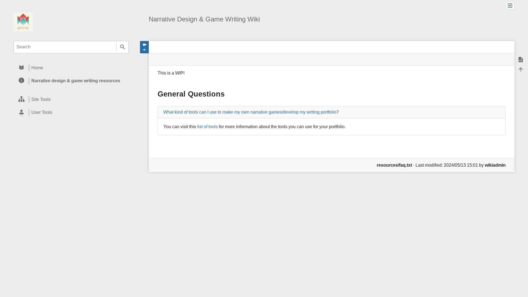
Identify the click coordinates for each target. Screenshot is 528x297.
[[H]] (23, 21)
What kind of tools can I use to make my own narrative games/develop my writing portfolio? (251, 112)
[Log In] (510, 5)
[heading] (71, 68)
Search (122, 47)
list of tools (207, 126)
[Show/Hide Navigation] (144, 47)
